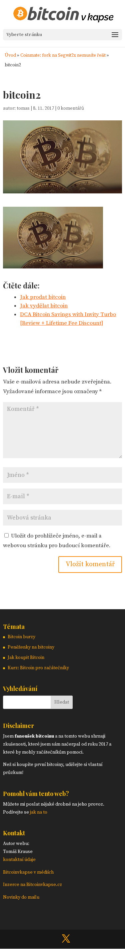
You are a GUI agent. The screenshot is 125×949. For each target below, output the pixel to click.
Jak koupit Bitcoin (26, 658)
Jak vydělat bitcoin (44, 305)
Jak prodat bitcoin (43, 297)
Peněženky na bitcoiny (31, 647)
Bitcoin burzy (21, 637)
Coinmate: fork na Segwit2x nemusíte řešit (63, 55)
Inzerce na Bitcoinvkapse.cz (33, 885)
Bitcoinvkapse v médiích (28, 872)
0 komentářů (70, 108)
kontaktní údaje (19, 860)
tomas (23, 108)
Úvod (10, 55)
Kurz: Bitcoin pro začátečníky (38, 668)
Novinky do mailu (21, 897)
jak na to (38, 812)
